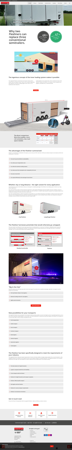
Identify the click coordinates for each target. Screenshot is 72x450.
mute (54, 71)
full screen (57, 71)
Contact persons (33, 436)
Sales (31, 435)
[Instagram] (51, 435)
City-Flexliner (22, 217)
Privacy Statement (21, 447)
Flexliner (49, 248)
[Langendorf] (21, 429)
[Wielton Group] (21, 432)
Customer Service (33, 433)
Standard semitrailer (22, 248)
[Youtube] (49, 435)
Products (31, 430)
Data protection (33, 441)
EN (69, 3)
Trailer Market (32, 431)
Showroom (32, 434)
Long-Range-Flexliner (49, 217)
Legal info (32, 440)
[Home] (5, 3)
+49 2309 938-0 (9, 0)
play (36, 61)
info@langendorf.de (14, 0)
